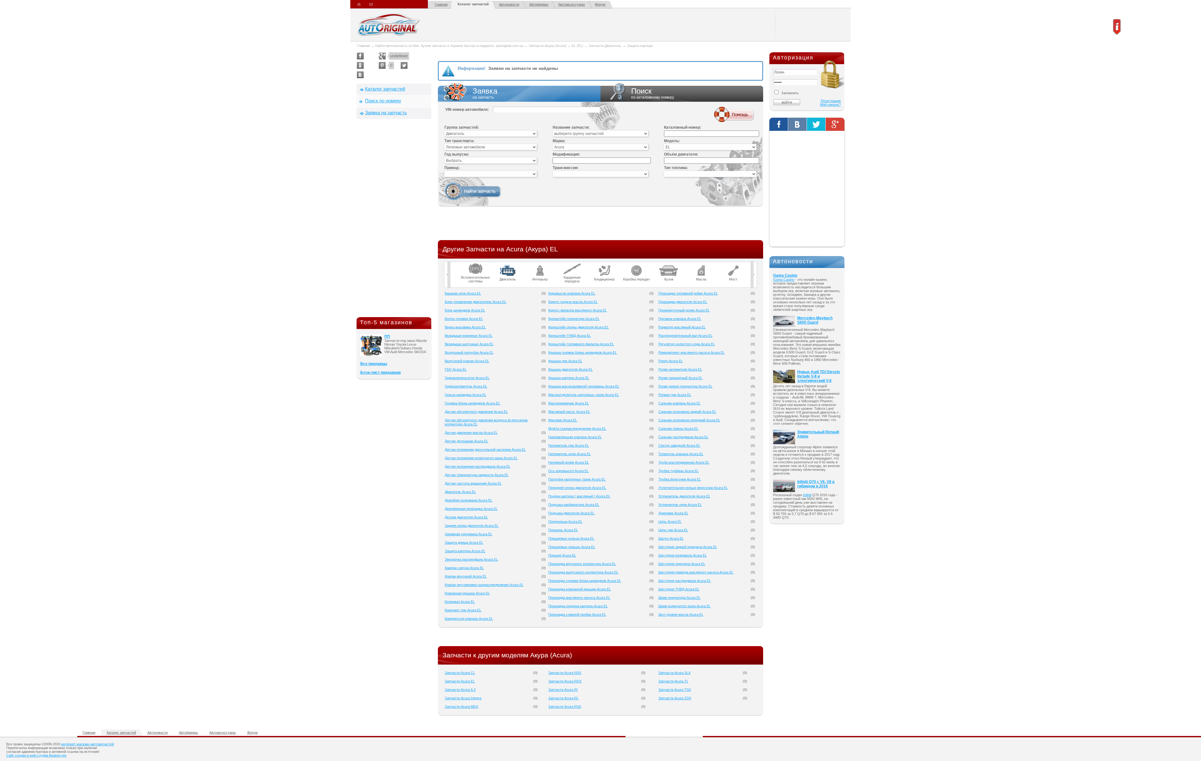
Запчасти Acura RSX (564, 706)
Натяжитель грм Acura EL (568, 445)
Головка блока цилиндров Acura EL (472, 403)
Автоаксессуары (571, 4)
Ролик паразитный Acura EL (680, 378)
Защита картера (640, 46)
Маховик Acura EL (562, 420)
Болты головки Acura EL (464, 319)
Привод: (452, 168)
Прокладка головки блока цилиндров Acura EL (584, 581)
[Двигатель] (508, 265)
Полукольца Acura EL (565, 521)
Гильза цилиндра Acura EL (465, 395)
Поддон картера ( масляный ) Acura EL (579, 496)
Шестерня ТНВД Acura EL (678, 589)
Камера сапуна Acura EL (464, 568)
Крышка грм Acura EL (565, 361)
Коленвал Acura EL (460, 602)
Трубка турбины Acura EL (678, 471)
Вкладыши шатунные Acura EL (469, 344)
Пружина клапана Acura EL (679, 319)
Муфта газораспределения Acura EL (577, 428)
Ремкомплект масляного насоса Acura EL (691, 352)
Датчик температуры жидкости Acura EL (477, 475)
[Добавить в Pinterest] (382, 65)
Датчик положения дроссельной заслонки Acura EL (485, 449)
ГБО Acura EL (456, 369)
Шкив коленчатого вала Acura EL (684, 606)
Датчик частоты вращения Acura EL (473, 483)
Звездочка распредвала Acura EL (471, 559)
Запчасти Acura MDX (461, 706)
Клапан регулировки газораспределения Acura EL (484, 585)
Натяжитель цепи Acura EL (569, 454)
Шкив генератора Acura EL (679, 597)
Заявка (485, 93)
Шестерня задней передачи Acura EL (687, 547)
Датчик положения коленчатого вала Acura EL (481, 458)
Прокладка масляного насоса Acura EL (579, 597)
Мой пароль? (830, 104)
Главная (441, 4)
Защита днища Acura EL (464, 542)
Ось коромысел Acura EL (568, 471)
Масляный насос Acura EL (569, 412)
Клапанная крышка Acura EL (467, 593)
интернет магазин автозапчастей (87, 744)
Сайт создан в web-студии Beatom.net (36, 755)
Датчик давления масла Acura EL (471, 432)
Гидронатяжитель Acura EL (466, 386)
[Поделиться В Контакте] (360, 75)
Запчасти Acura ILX (460, 690)
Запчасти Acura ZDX (674, 698)
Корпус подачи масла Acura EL (573, 302)
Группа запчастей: (461, 127)
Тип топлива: (676, 168)
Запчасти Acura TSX (674, 690)
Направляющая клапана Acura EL (575, 437)
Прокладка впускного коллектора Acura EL (582, 564)
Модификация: (566, 154)
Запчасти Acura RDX (564, 681)
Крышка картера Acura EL (568, 378)
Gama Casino (785, 275)
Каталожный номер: (682, 127)
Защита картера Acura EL (465, 551)
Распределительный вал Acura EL (685, 335)
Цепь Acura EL (670, 521)
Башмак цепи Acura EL (463, 293)
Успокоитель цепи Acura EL (680, 504)
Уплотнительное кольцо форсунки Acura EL (693, 488)
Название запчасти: (571, 127)
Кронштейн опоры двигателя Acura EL (578, 327)
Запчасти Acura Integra (463, 698)
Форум (600, 4)
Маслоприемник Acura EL (568, 403)
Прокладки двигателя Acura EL (682, 302)
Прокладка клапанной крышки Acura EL (579, 589)
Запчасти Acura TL (673, 681)
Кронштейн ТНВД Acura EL (569, 335)
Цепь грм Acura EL (673, 530)
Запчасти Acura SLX (674, 673)
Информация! (472, 68)
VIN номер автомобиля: (467, 109)
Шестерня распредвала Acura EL (684, 581)
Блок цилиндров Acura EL (465, 310)
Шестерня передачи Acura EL (681, 564)
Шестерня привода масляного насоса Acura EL (695, 572)
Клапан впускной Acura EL (466, 576)
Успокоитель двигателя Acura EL (684, 496)
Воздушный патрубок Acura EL (469, 352)
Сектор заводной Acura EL (679, 445)
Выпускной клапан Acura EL (467, 361)
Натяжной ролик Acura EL (568, 462)
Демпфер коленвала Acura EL (468, 500)
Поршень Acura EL (563, 530)
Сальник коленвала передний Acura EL (689, 420)
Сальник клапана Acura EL (679, 403)
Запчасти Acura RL (563, 698)
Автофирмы (538, 4)
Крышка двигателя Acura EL (570, 369)
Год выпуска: (456, 154)
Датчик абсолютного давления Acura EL (476, 412)
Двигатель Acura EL (460, 492)
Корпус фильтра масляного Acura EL (577, 310)
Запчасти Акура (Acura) (547, 46)
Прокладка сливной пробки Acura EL (577, 614)
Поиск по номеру (383, 100)
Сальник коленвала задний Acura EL (687, 412)
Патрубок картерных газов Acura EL (577, 479)
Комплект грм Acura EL (463, 610)
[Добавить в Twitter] (404, 65)
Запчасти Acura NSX (564, 673)
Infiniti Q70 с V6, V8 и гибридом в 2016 (815, 484)
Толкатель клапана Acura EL (680, 454)
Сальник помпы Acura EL (678, 428)
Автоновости (509, 4)
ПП (387, 336)
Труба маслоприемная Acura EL (683, 462)
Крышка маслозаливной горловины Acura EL (583, 386)
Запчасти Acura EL (460, 681)
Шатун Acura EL (671, 538)
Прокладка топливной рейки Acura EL (688, 293)
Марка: (559, 141)
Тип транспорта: (459, 141)
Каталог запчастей (473, 4)
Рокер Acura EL (670, 361)
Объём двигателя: (681, 154)
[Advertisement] (394, 219)
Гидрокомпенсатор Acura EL (467, 378)
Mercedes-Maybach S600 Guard (815, 320)
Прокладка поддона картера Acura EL (578, 606)
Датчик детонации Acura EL (466, 441)
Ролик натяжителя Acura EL (680, 369)
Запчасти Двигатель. (606, 46)
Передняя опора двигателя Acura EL (577, 488)
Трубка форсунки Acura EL (679, 479)
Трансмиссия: (566, 168)
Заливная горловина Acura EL (468, 534)
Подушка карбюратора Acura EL (573, 504)
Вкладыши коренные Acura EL (469, 335)
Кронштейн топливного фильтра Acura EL (581, 344)
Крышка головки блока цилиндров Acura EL (582, 352)
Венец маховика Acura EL (465, 327)
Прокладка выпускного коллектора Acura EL (583, 572)
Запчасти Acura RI (563, 690)
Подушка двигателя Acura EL (571, 513)
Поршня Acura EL (562, 555)
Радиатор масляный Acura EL (682, 327)
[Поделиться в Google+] (382, 56)
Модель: (672, 141)
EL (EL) (577, 46)
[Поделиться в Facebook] (360, 56)
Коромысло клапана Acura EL (571, 293)
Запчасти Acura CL (460, 673)
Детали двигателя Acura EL (466, 517)
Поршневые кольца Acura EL (571, 538)
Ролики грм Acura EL (674, 395)
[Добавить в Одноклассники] (360, 65)
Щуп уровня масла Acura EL (680, 614)
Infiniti (807, 495)
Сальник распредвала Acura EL (683, 437)
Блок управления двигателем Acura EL (475, 302)
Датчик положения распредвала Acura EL (477, 466)
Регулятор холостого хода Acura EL (686, 344)
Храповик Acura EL (673, 513)
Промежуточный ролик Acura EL (684, 310)
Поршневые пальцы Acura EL (571, 547)
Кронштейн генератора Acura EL (574, 319)
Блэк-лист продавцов (380, 372)
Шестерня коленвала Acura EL (682, 555)
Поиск (652, 93)
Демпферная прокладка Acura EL (471, 509)
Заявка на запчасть (386, 112)
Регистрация (831, 101)
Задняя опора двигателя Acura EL (472, 525)
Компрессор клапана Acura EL (469, 618)
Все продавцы (373, 364)
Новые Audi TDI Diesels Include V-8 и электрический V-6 (818, 376)
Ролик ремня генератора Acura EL (685, 386)
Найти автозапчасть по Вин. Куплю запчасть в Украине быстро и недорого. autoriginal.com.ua (449, 46)
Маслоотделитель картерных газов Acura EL (583, 395)
